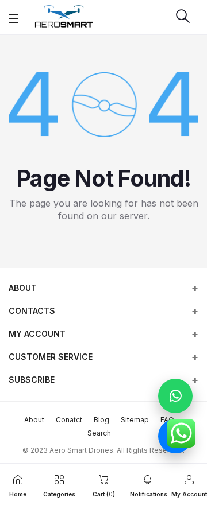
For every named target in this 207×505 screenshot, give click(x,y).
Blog (101, 419)
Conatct (69, 419)
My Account (37, 334)
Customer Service (51, 357)
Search (99, 433)
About (23, 288)
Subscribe (32, 379)
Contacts (32, 311)
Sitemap (135, 419)
